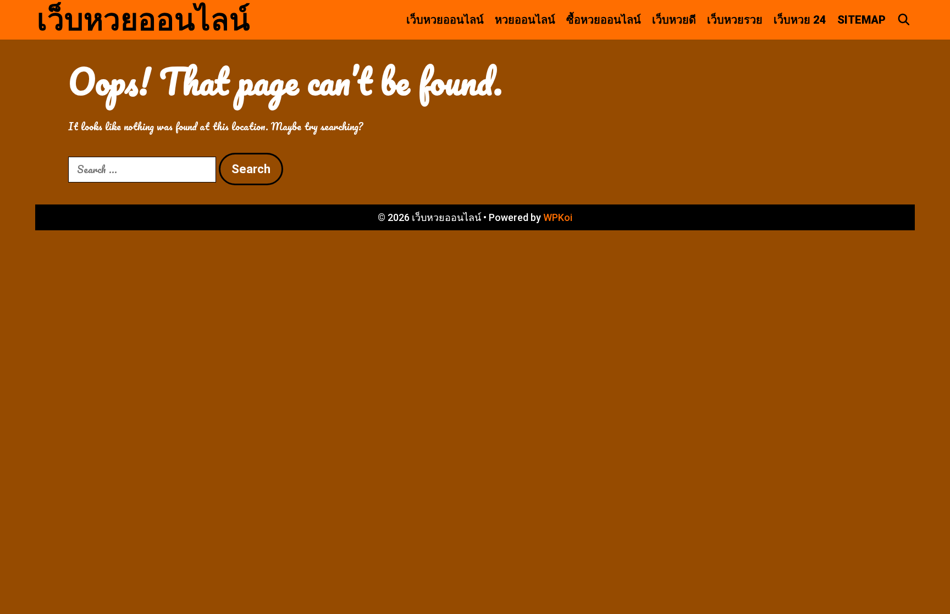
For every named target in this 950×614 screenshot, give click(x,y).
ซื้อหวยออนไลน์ (603, 19)
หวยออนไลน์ (525, 19)
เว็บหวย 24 (800, 19)
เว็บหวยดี (674, 19)
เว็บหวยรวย (735, 19)
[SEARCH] (903, 20)
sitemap (861, 19)
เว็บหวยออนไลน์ (143, 19)
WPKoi (557, 217)
